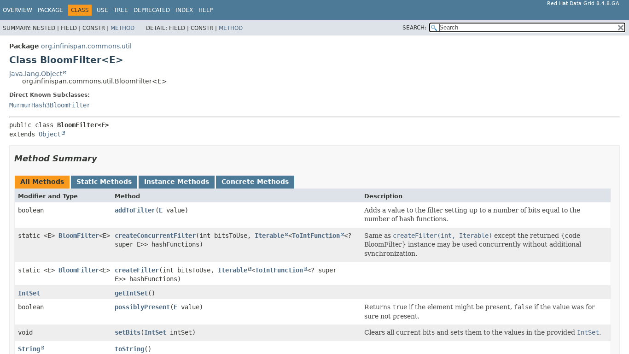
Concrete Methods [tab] (255, 181)
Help (205, 10)
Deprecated (152, 10)
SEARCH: (414, 27)
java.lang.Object (35, 73)
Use (102, 10)
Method (122, 28)
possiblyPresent (142, 307)
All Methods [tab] (42, 181)
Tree (121, 10)
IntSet (29, 293)
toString (129, 349)
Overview (17, 10)
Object (50, 134)
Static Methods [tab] (104, 181)
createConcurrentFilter (155, 235)
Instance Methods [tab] (176, 181)
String (29, 349)
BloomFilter (78, 235)
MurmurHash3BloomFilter (49, 105)
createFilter (137, 270)
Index (184, 10)
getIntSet (131, 293)
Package (50, 10)
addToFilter (135, 210)
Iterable (269, 235)
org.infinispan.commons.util (86, 46)
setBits (127, 332)
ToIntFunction (316, 235)
